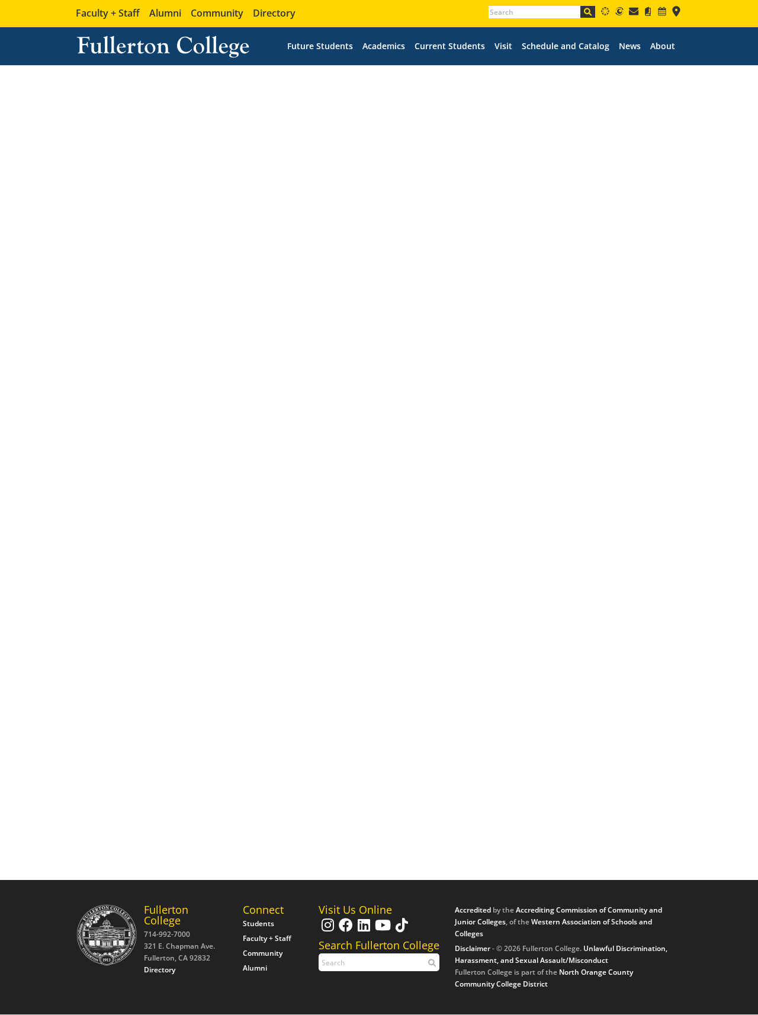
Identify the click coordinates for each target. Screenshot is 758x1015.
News (630, 46)
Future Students (320, 46)
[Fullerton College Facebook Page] (344, 931)
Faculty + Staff (108, 13)
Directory (274, 13)
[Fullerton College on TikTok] (400, 931)
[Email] (634, 13)
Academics (383, 46)
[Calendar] (662, 13)
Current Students (450, 46)
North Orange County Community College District (544, 978)
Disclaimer (472, 948)
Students (258, 923)
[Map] (676, 13)
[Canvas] (605, 13)
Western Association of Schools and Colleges (553, 928)
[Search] (587, 12)
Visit (503, 46)
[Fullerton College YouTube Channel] (381, 931)
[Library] (648, 13)
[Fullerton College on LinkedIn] (362, 931)
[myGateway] (619, 13)
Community (217, 13)
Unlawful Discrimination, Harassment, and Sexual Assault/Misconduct (561, 954)
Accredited (473, 910)
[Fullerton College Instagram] (326, 931)
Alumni (165, 13)
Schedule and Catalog (565, 46)
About (662, 46)
